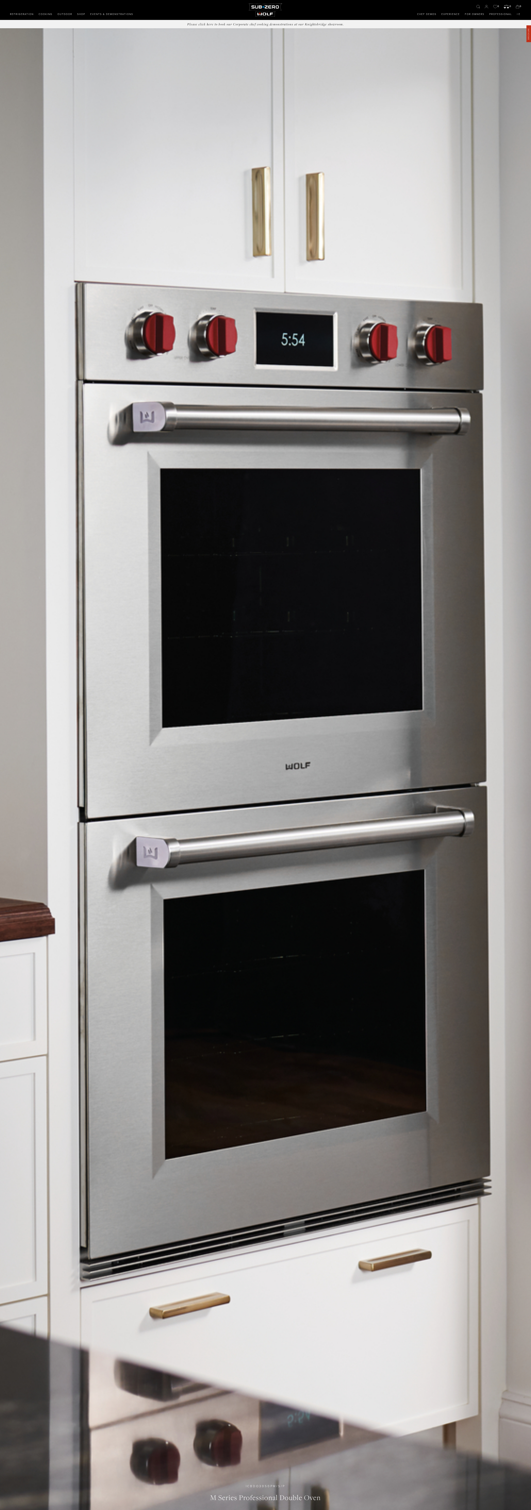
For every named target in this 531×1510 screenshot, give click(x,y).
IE (519, 14)
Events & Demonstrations (111, 14)
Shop (81, 14)
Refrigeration (22, 14)
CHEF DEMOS (426, 14)
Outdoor (64, 14)
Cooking (45, 14)
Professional (500, 14)
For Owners (474, 14)
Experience (450, 14)
